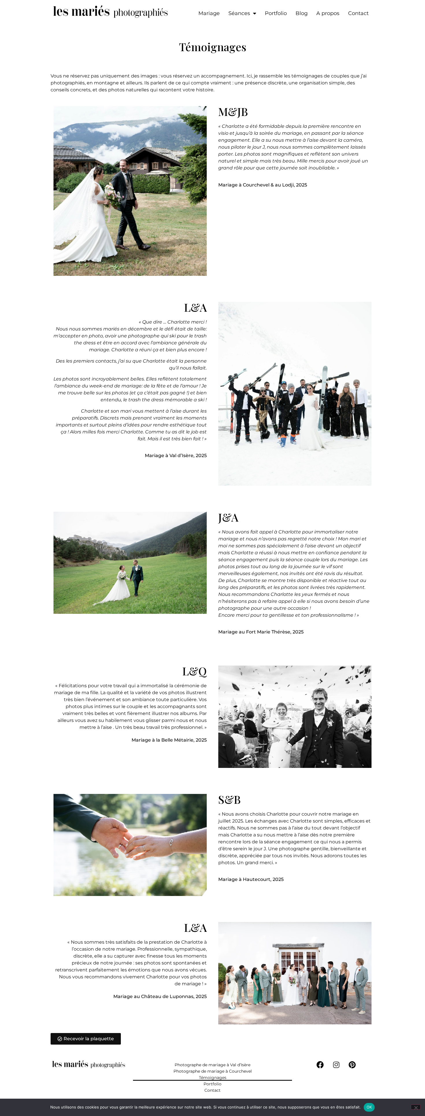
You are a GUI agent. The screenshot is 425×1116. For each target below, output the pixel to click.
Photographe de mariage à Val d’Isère (212, 1064)
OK (369, 1107)
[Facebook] (320, 1065)
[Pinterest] (352, 1065)
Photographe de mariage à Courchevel (212, 1071)
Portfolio (276, 13)
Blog (301, 13)
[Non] (416, 1107)
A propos (327, 13)
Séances (239, 13)
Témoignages (212, 1077)
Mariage (209, 13)
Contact (358, 13)
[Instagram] (336, 1065)
